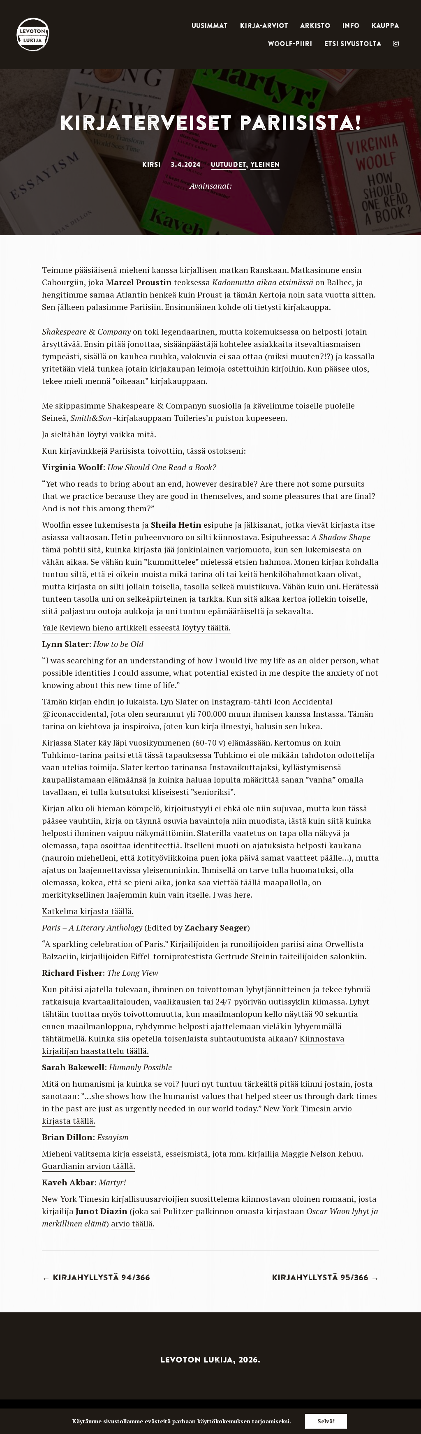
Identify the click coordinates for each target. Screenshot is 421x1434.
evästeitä (158, 1421)
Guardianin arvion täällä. (88, 1165)
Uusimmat (210, 25)
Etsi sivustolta (352, 43)
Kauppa (385, 25)
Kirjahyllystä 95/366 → (325, 1277)
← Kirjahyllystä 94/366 (96, 1277)
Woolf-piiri (290, 43)
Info (350, 25)
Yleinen (265, 164)
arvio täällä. (133, 1223)
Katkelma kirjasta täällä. (88, 911)
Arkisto (315, 25)
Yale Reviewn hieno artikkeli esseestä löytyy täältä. (136, 627)
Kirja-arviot (264, 25)
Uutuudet (228, 164)
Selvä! (326, 1421)
